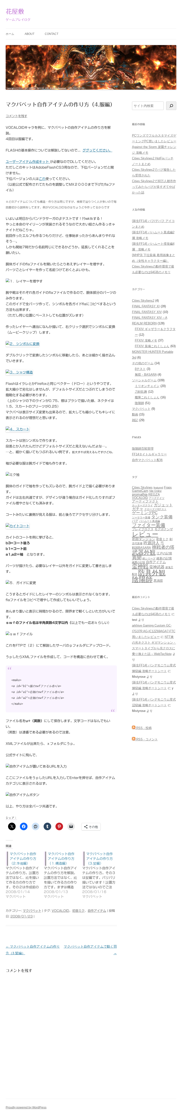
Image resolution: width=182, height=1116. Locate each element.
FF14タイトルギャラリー (149, 454)
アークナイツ (156, 498)
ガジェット (163, 505)
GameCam (140, 491)
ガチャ (137, 509)
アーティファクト (145, 501)
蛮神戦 (140, 566)
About (29, 34)
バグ (135, 521)
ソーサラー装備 (141, 517)
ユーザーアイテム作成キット (28, 161)
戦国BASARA (141, 547)
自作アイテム (97, 910)
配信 (134, 574)
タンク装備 (162, 516)
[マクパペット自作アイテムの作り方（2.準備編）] (25, 875)
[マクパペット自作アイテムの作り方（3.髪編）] (101, 875)
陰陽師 (139, 403)
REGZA (154, 494)
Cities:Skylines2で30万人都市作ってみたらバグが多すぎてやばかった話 (154, 186)
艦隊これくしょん (147, 397)
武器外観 (144, 552)
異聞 (136, 557)
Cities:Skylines (142, 487)
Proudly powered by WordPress (26, 1107)
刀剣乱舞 (141, 391)
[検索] (171, 105)
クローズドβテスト (155, 509)
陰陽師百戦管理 (143, 448)
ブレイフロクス (143, 529)
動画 (135, 414)
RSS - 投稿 (143, 728)
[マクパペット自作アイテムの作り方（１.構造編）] (63, 875)
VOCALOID (60, 910)
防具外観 (152, 572)
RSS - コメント (146, 739)
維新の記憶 (164, 558)
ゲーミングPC (145, 512)
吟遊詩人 (151, 542)
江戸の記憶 (164, 553)
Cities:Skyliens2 (143, 300)
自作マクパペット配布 (147, 460)
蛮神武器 (156, 567)
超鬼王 (169, 567)
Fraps (168, 487)
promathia (139, 494)
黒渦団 (158, 580)
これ (42, 178)
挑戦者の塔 (163, 547)
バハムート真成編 (149, 521)
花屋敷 (15, 11)
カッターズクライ (142, 505)
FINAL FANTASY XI (146, 306)
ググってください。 (97, 150)
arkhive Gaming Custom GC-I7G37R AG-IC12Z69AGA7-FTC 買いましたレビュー (153, 631)
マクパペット (32, 910)
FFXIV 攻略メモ (146, 340)
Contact (51, 34)
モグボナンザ (164, 529)
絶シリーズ (148, 558)
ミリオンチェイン (147, 386)
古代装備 (137, 543)
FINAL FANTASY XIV (147, 312)
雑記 (135, 420)
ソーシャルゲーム (144, 380)
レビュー (145, 534)
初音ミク (78, 910)
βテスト (140, 369)
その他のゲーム (143, 363)
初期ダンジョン (143, 539)
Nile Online (155, 490)
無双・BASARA (146, 374)
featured (158, 487)
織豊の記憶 (138, 562)
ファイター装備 (148, 525)
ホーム (10, 34)
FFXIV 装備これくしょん (152, 346)
